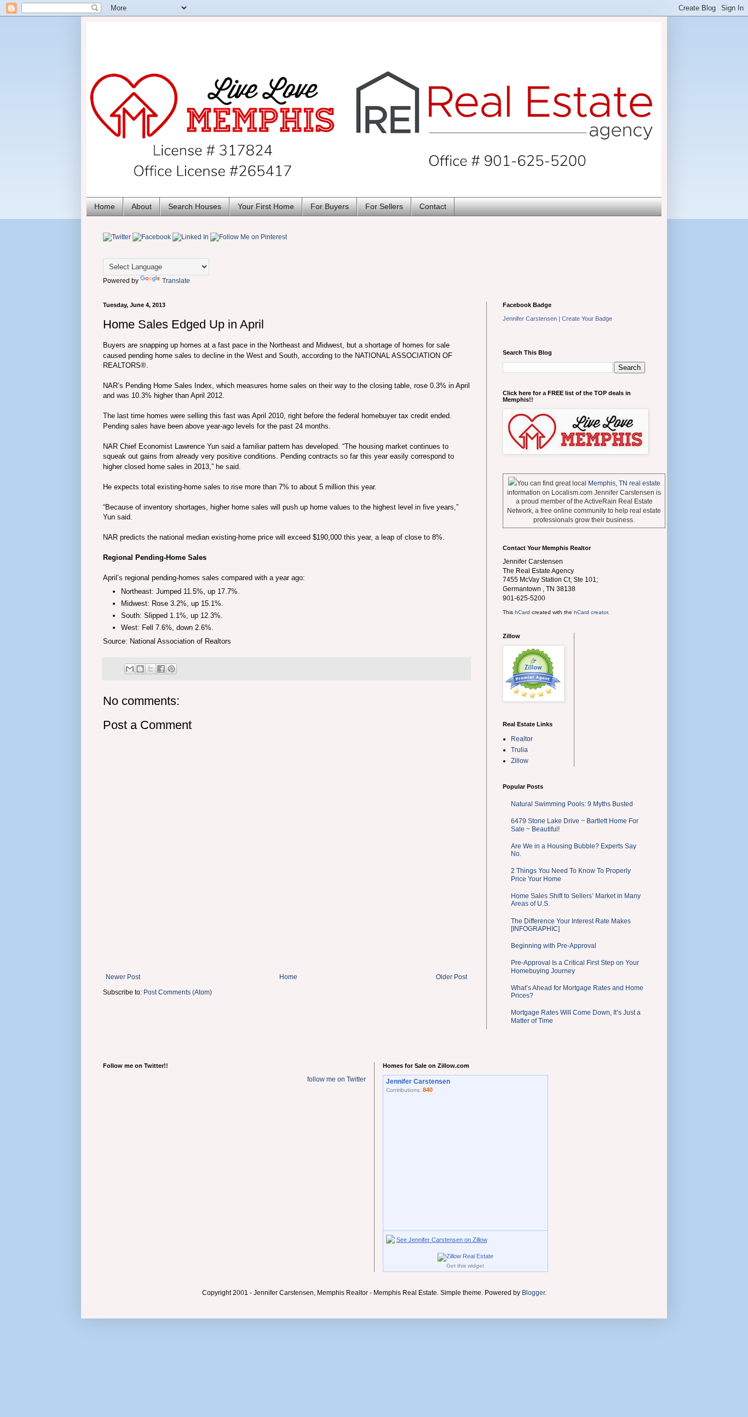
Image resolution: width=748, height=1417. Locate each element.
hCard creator (591, 612)
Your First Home (266, 206)
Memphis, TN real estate (624, 483)
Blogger (533, 1293)
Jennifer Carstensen (530, 318)
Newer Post (123, 977)
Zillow (519, 761)
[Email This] (129, 668)
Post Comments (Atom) (177, 992)
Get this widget (465, 1266)
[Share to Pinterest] (171, 668)
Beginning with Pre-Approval (553, 946)
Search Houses (194, 206)
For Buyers (329, 206)
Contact (432, 206)
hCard (522, 612)
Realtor (522, 739)
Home (104, 206)
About (141, 206)
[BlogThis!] (140, 668)
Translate (176, 281)
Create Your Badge (587, 318)
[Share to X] (150, 668)
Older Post (451, 977)
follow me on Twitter (336, 1079)
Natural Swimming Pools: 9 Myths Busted (572, 804)
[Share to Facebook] (161, 668)
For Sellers (384, 206)
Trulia (519, 750)
